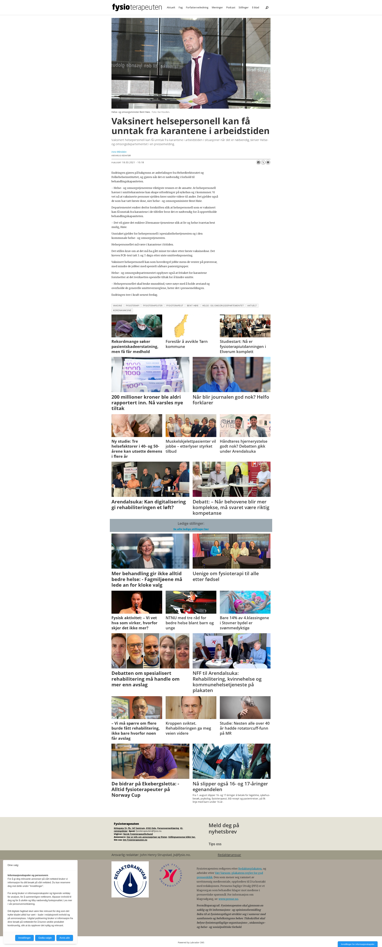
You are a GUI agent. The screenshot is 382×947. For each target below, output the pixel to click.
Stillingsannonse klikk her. (182, 837)
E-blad (255, 7)
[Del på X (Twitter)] (263, 162)
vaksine (117, 305)
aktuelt (252, 305)
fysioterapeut (174, 305)
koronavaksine (122, 310)
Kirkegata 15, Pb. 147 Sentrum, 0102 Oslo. (135, 828)
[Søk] (267, 7)
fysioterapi (132, 305)
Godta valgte (45, 938)
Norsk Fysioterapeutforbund (138, 834)
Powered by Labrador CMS (191, 942)
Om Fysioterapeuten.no (135, 839)
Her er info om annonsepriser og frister (147, 837)
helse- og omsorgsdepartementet (223, 305)
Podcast (230, 7)
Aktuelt (171, 7)
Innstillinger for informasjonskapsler (357, 944)
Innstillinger (24, 938)
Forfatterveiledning (197, 7)
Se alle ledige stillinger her (191, 529)
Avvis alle (65, 938)
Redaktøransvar (229, 855)
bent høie (193, 305)
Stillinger (244, 7)
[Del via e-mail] (268, 162)
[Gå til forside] (137, 7)
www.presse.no (228, 899)
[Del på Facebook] (258, 162)
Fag (181, 7)
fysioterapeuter (153, 305)
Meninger (217, 7)
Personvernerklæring (168, 828)
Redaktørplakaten (250, 868)
